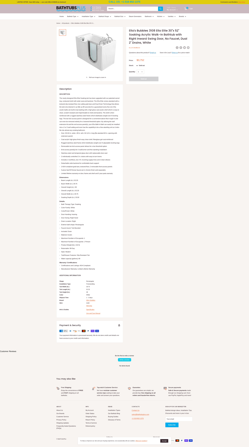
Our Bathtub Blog (114, 413)
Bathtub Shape (104, 16)
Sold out (144, 79)
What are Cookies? (141, 441)
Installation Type (87, 16)
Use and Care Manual (93, 313)
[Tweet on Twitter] (184, 47)
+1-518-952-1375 (138, 418)
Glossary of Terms (114, 420)
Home (62, 16)
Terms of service (91, 423)
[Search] (160, 9)
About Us (59, 410)
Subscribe (172, 425)
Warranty (89, 306)
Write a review (124, 360)
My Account (90, 410)
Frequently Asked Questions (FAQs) (66, 427)
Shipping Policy (91, 416)
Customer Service (62, 416)
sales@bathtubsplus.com (140, 414)
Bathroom (148, 16)
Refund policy (90, 426)
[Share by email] (188, 47)
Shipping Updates (62, 423)
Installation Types (114, 410)
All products (65, 23)
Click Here (241, 2)
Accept (164, 441)
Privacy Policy (61, 420)
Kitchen (159, 16)
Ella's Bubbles (134, 47)
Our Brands (60, 413)
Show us (175, 52)
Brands (181, 16)
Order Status (90, 413)
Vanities (170, 16)
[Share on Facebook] (177, 47)
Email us (153, 52)
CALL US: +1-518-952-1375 (124, 1)
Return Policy (90, 420)
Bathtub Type (71, 16)
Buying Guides (113, 416)
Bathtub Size (118, 16)
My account (171, 10)
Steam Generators (135, 16)
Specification (90, 309)
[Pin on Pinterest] (180, 47)
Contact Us (135, 410)
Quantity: (132, 72)
